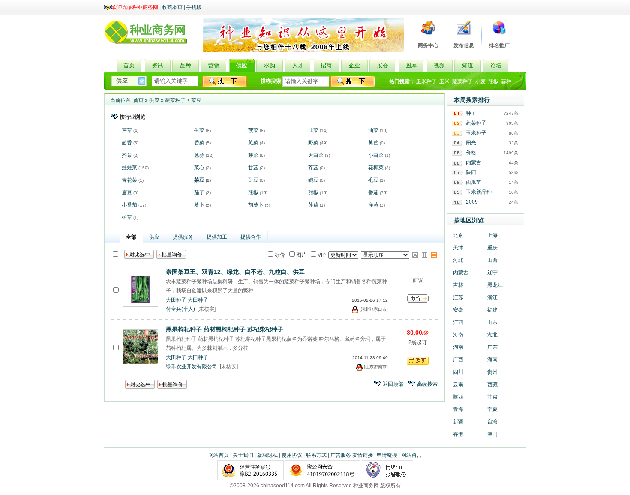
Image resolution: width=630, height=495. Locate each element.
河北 (458, 260)
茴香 (127, 143)
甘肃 (492, 397)
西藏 (492, 384)
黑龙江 (495, 285)
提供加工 (217, 237)
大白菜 (316, 155)
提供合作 (250, 237)
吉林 (458, 285)
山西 (492, 260)
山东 (492, 322)
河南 (458, 335)
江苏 (458, 297)
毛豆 (373, 180)
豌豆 (313, 180)
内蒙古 (473, 162)
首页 (138, 100)
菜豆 (196, 100)
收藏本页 (172, 7)
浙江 (492, 297)
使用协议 (292, 455)
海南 (492, 360)
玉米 (444, 81)
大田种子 (176, 300)
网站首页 (218, 455)
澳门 (492, 434)
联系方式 (316, 455)
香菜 (199, 143)
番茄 (373, 192)
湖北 (492, 335)
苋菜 (253, 143)
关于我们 (243, 455)
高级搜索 (427, 384)
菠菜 (253, 130)
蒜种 (506, 81)
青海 (458, 409)
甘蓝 (253, 168)
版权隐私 (267, 455)
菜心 (199, 168)
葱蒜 (199, 155)
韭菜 (313, 130)
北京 (458, 235)
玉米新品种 (479, 192)
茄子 (199, 192)
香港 (458, 434)
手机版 (194, 7)
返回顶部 (393, 384)
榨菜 (127, 217)
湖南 (458, 347)
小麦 (480, 81)
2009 (472, 202)
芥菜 (127, 155)
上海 (492, 235)
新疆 (458, 422)
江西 (458, 322)
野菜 (313, 143)
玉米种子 (426, 81)
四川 (458, 372)
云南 (458, 384)
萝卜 (199, 205)
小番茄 (129, 205)
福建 (492, 310)
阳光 (471, 143)
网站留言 (411, 455)
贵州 (492, 372)
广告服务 (340, 455)
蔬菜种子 (462, 81)
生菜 (199, 130)
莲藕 (313, 205)
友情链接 (362, 455)
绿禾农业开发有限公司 (191, 366)
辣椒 (493, 81)
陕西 (471, 172)
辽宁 (492, 273)
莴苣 (373, 143)
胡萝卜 (256, 205)
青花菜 (129, 180)
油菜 (373, 130)
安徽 (458, 310)
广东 (492, 347)
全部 (131, 237)
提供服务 (183, 237)
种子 (471, 113)
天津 (458, 248)
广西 (458, 360)
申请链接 (387, 455)
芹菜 (127, 130)
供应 (154, 100)
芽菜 (253, 155)
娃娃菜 (129, 168)
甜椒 (313, 192)
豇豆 (253, 180)
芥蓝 (313, 168)
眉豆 (127, 192)
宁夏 (492, 409)
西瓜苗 (473, 182)
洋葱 (373, 205)
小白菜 (376, 155)
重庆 (492, 248)
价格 (471, 153)
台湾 (492, 422)
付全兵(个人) (180, 309)
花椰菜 (376, 168)
